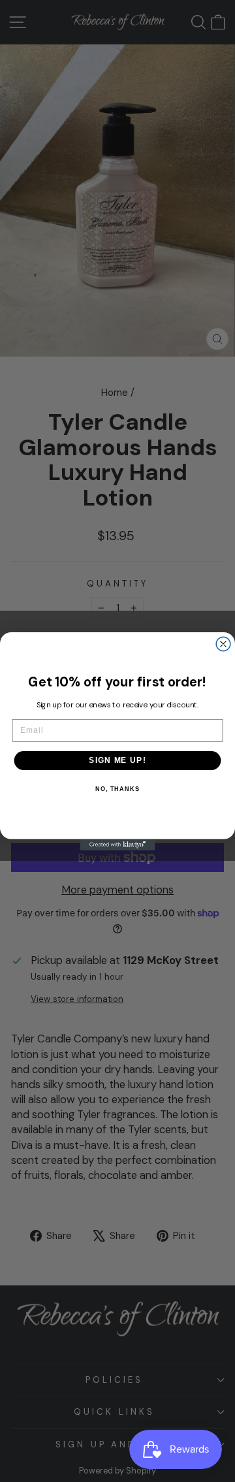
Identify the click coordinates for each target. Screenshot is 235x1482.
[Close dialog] (223, 644)
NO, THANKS (117, 788)
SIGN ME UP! (117, 760)
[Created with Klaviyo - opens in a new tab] (117, 844)
